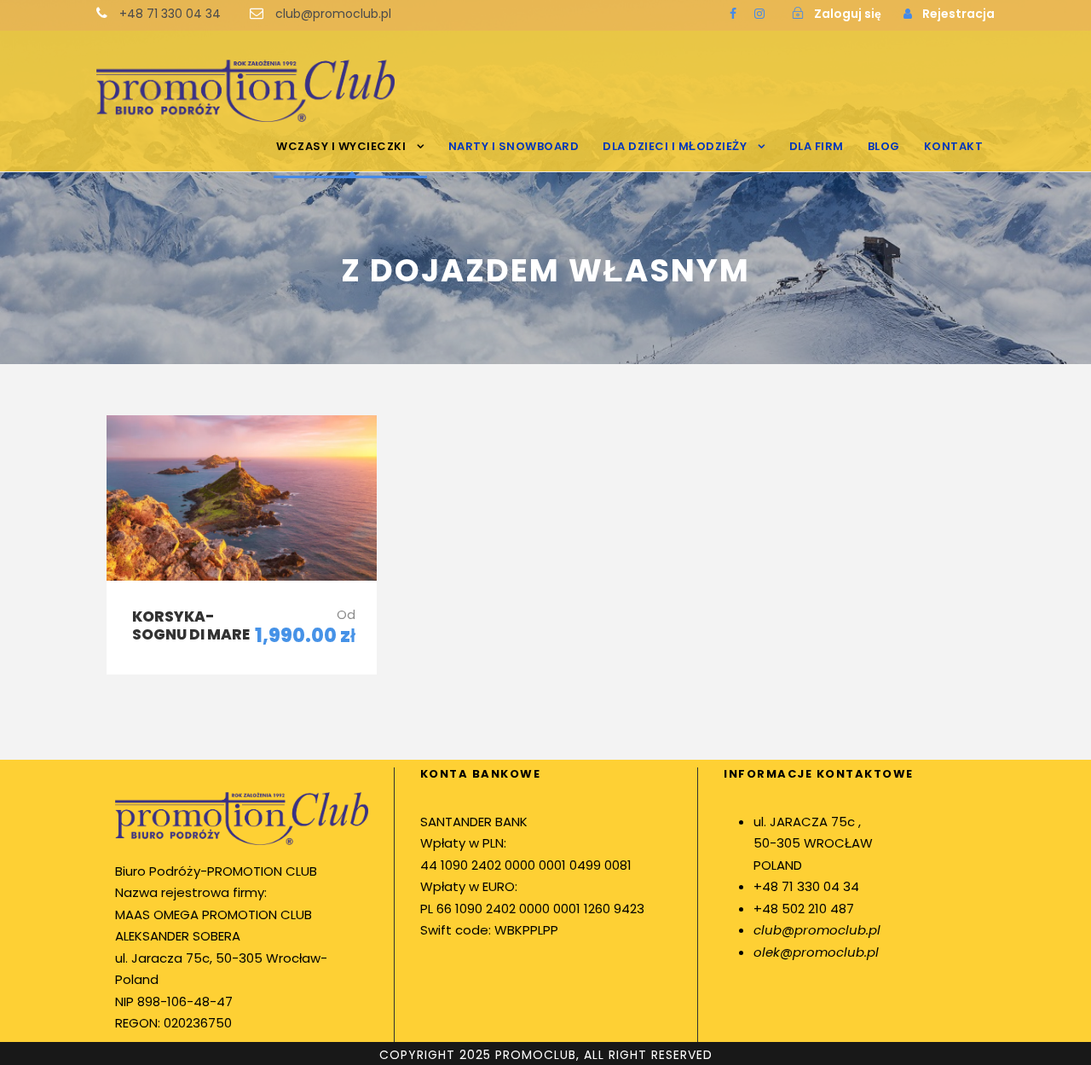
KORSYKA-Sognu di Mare (191, 625)
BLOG (884, 146)
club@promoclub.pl (816, 930)
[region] (221, 911)
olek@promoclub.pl (816, 952)
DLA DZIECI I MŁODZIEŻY (675, 146)
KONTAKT (954, 146)
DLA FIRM (816, 146)
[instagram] (759, 13)
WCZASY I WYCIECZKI (341, 146)
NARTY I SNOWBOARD (514, 146)
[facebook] (733, 13)
